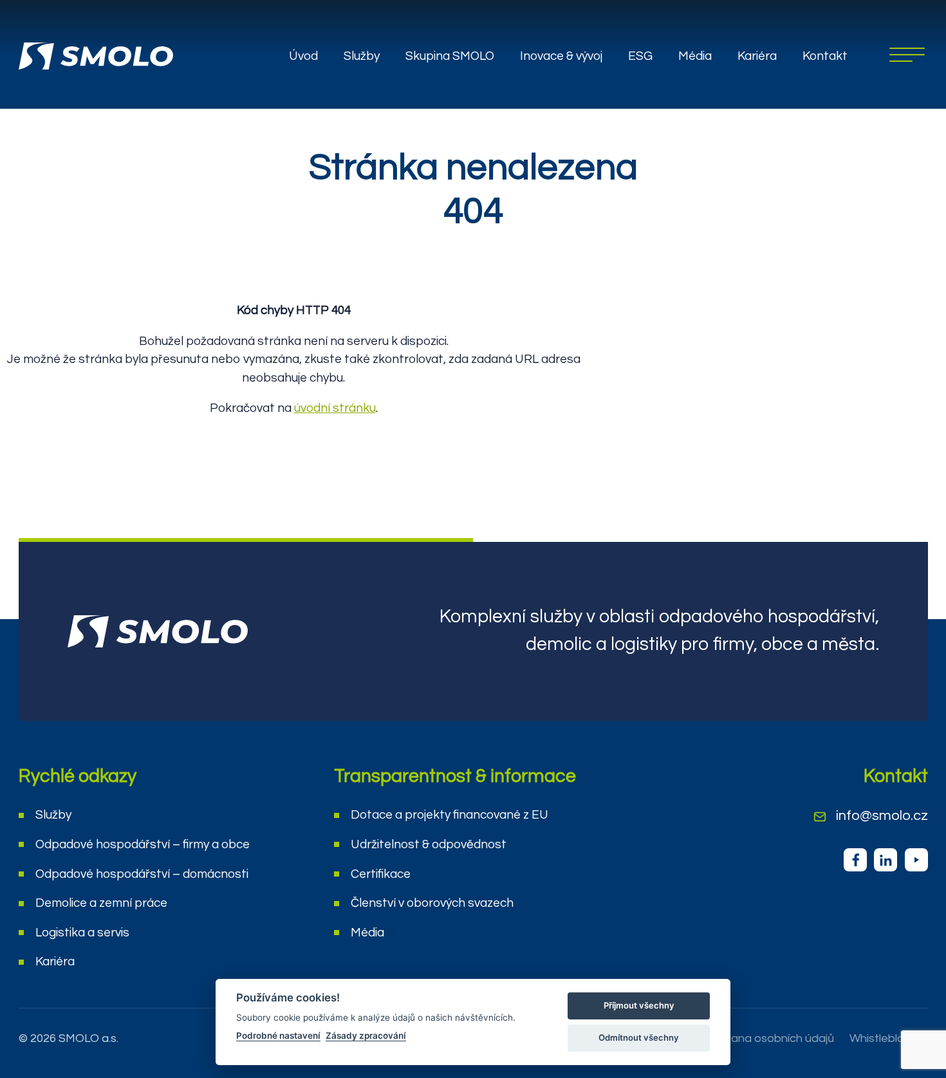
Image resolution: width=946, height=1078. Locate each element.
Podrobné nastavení (278, 1035)
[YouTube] (916, 859)
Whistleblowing (888, 1038)
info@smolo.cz (882, 815)
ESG (640, 56)
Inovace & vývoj (561, 56)
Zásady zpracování (366, 1035)
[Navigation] (907, 55)
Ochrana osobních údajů (769, 1038)
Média (695, 56)
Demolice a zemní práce (101, 903)
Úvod (303, 56)
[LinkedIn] (885, 859)
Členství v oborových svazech (432, 903)
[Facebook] (855, 859)
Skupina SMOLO (449, 56)
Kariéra (757, 56)
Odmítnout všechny (638, 1037)
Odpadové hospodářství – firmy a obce (142, 844)
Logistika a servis (82, 932)
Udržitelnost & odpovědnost (428, 844)
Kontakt (825, 56)
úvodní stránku (335, 408)
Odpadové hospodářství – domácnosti (141, 874)
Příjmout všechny (639, 1005)
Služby (362, 56)
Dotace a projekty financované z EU (449, 814)
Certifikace (381, 874)
